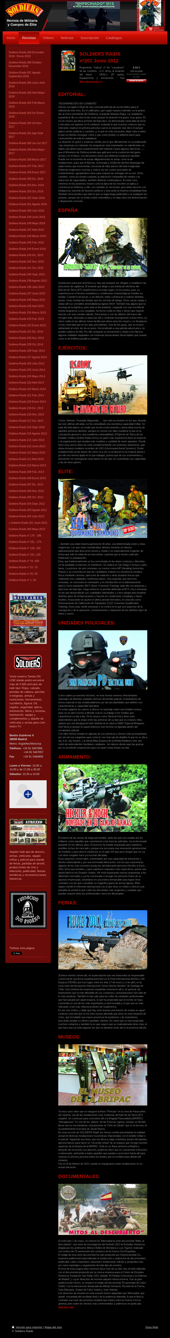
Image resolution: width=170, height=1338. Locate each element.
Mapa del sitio (53, 1327)
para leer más (66, 1307)
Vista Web (151, 1327)
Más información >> (91, 81)
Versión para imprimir (29, 1327)
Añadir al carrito (136, 81)
